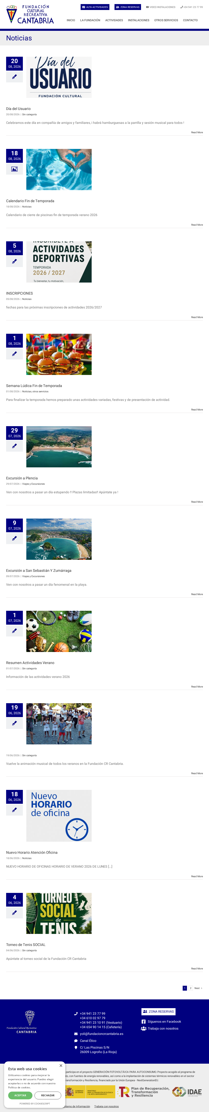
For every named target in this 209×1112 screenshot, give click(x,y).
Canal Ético (88, 1041)
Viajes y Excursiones (33, 484)
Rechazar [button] (48, 1095)
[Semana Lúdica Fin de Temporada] (59, 354)
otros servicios (40, 391)
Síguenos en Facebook (164, 1021)
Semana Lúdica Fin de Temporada (34, 386)
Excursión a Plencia (22, 478)
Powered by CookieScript (35, 1103)
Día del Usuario (18, 109)
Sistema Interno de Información (71, 1106)
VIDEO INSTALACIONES (162, 7)
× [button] (60, 1065)
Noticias (26, 206)
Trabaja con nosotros (163, 1028)
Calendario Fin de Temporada (30, 201)
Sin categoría (29, 114)
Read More (197, 132)
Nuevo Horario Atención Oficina (32, 852)
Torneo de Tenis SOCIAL (26, 945)
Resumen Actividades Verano (30, 663)
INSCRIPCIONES (19, 293)
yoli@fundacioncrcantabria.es (101, 1034)
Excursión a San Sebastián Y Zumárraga (38, 570)
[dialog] (34, 1084)
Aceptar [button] (20, 1095)
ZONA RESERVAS (160, 1011)
